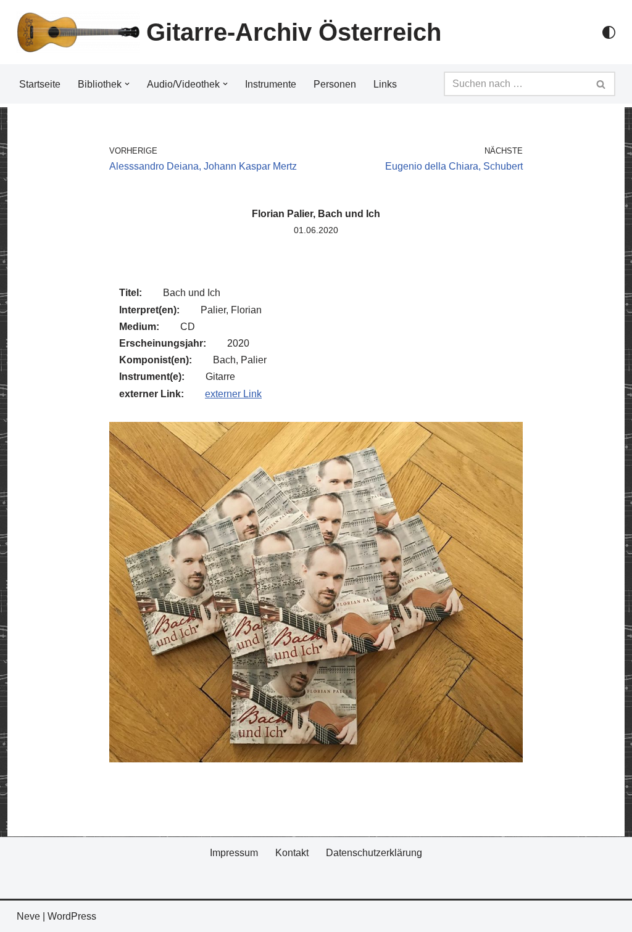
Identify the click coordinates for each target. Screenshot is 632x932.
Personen (335, 84)
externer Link (233, 394)
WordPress (72, 916)
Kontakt (292, 852)
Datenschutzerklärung (374, 852)
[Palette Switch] (608, 32)
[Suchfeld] (601, 84)
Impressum (234, 852)
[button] (127, 83)
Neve (28, 916)
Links (385, 84)
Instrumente (270, 84)
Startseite (39, 84)
